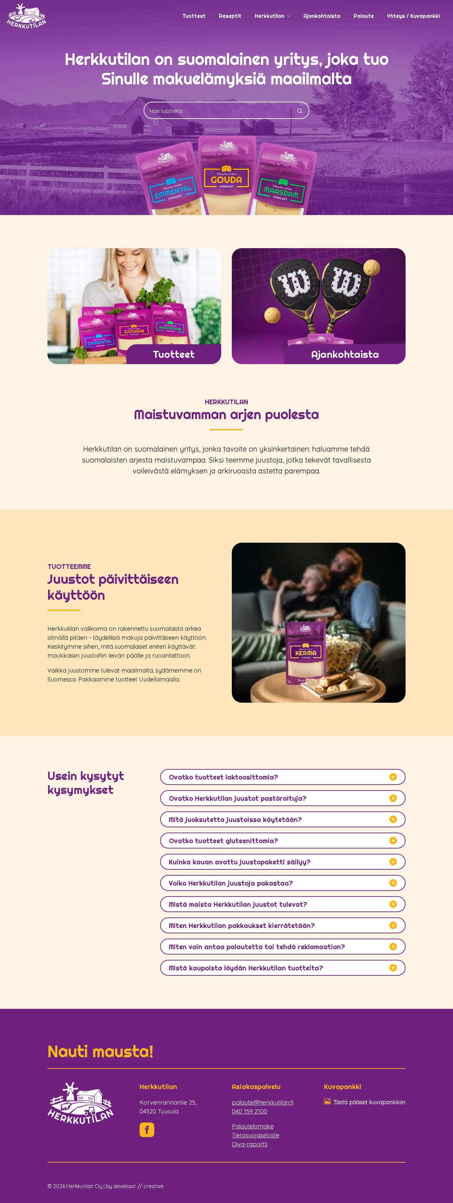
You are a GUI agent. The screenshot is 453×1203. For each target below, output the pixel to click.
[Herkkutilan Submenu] (290, 16)
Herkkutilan (269, 16)
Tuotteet (194, 16)
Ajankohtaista (321, 16)
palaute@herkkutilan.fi (262, 1102)
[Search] (300, 111)
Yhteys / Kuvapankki (413, 16)
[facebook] (147, 1129)
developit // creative (138, 1186)
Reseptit (230, 16)
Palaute (364, 16)
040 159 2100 (249, 1111)
